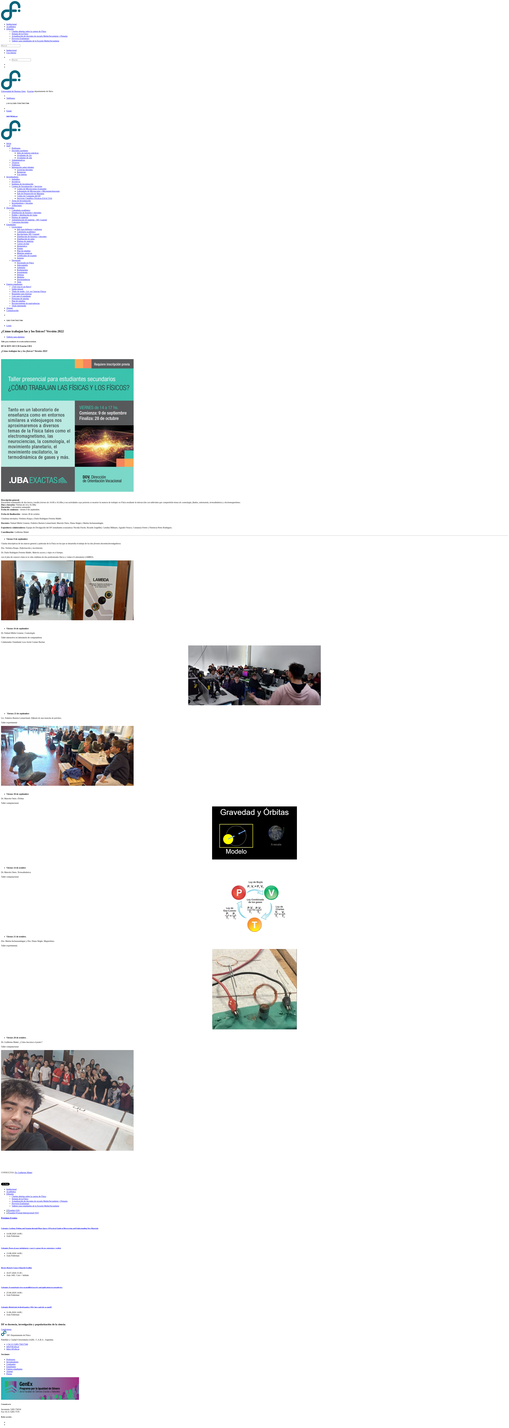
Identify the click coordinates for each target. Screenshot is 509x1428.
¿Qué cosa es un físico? (21, 287)
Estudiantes (11, 224)
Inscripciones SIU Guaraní (28, 234)
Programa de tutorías (20, 298)
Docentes (10, 208)
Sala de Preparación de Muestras (30, 193)
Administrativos (18, 160)
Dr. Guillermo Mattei (23, 1172)
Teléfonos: (10, 98)
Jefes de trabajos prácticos (28, 153)
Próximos (9, 1218)
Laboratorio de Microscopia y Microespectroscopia (38, 191)
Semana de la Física (20, 34)
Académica (11, 26)
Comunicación (12, 310)
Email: (9, 111)
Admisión (21, 267)
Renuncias (21, 172)
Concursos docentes (20, 222)
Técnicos (15, 162)
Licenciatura (17, 227)
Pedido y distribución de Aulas (24, 215)
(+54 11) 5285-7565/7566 (17, 1344)
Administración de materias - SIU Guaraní (29, 220)
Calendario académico (21, 210)
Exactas (30, 91)
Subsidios (16, 179)
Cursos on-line (23, 244)
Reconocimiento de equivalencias (26, 303)
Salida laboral (17, 289)
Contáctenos (6, 1329)
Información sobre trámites (23, 167)
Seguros (20, 258)
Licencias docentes (25, 170)
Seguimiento (22, 272)
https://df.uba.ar (12, 1349)
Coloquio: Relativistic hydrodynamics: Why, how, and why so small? (26, 1307)
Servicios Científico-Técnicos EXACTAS (34, 198)
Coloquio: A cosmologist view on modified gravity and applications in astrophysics (31, 1287)
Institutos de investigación (22, 184)
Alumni (9, 308)
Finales (20, 248)
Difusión (10, 29)
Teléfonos (16, 165)
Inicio (8, 143)
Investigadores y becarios (22, 203)
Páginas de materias (20, 217)
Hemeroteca (22, 246)
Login (8, 326)
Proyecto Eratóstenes (20, 38)
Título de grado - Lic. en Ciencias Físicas (29, 291)
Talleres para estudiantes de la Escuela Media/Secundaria (35, 41)
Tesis (19, 282)
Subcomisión (22, 265)
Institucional (11, 24)
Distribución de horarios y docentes (26, 213)
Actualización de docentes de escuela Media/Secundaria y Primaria (39, 36)
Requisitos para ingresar (22, 294)
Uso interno (11, 53)
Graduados (11, 1364)
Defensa (20, 275)
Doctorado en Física (25, 263)
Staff (8, 146)
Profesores (16, 148)
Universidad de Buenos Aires (13, 91)
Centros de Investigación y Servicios (27, 186)
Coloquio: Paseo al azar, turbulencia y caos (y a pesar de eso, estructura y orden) (31, 1248)
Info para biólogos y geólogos (29, 229)
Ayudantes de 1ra (24, 155)
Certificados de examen (27, 255)
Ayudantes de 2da (24, 158)
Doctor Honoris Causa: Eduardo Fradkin (16, 1268)
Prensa (9, 1374)
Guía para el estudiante (21, 296)
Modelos (20, 277)
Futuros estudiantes (14, 284)
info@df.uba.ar (12, 116)
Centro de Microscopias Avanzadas (31, 189)
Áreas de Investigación (21, 201)
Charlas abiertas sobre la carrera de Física (29, 31)
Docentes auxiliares (20, 150)
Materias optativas (24, 253)
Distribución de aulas (26, 239)
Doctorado (16, 260)
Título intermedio (19, 306)
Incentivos (16, 181)
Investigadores (12, 177)
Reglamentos (22, 270)
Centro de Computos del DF (29, 196)
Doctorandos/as (23, 279)
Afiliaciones (17, 205)
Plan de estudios (23, 251)
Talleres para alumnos (15, 337)
